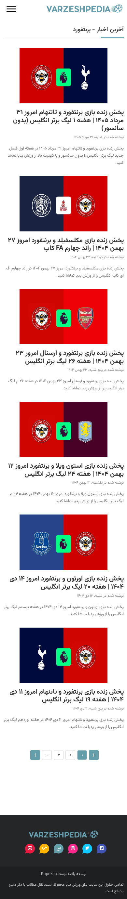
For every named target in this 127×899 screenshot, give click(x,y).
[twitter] (87, 848)
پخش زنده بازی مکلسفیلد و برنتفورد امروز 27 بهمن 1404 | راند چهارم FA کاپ (66, 245)
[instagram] (73, 848)
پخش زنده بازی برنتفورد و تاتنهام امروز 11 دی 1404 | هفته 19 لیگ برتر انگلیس (66, 696)
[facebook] (101, 848)
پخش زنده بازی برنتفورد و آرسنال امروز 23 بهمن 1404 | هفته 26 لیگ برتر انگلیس (70, 357)
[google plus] (44, 848)
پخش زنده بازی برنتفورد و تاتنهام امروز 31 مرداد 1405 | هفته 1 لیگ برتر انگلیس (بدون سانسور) (68, 121)
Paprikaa (49, 874)
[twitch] (59, 848)
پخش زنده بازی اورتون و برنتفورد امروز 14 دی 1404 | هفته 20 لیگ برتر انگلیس (66, 583)
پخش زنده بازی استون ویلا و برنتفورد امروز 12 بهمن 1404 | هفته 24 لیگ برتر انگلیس (66, 470)
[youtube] (30, 848)
